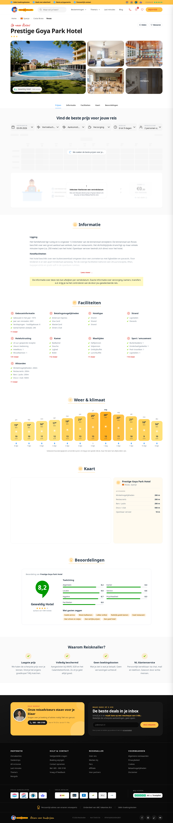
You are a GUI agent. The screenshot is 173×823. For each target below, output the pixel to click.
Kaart (97, 105)
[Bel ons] (130, 9)
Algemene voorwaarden (138, 756)
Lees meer (86, 272)
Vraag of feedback (57, 772)
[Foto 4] (105, 81)
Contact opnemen (57, 764)
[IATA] (140, 2)
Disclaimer (132, 772)
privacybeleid (127, 730)
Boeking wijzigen (57, 760)
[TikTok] (154, 817)
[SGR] (131, 2)
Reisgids (14, 776)
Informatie (71, 105)
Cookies (131, 764)
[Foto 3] (144, 54)
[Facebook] (142, 817)
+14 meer (131, 357)
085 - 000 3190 (39, 722)
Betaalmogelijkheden (137, 768)
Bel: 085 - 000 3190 (58, 768)
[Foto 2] (105, 54)
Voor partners (95, 772)
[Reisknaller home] (22, 10)
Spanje (26, 18)
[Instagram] (148, 817)
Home (14, 18)
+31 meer (15, 357)
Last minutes (109, 9)
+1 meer (14, 332)
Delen (143, 25)
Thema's (94, 9)
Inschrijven (149, 725)
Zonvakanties (16, 756)
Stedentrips (15, 760)
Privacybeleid (134, 760)
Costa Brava (38, 18)
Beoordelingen (111, 105)
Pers (91, 764)
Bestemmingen (77, 9)
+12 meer (53, 357)
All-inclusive (16, 764)
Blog (121, 9)
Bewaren (157, 25)
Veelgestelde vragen (58, 756)
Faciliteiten (85, 105)
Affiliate (92, 768)
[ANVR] (127, 2)
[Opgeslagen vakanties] (142, 9)
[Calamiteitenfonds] (136, 2)
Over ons (93, 756)
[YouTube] (160, 817)
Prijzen (58, 105)
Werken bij (93, 760)
